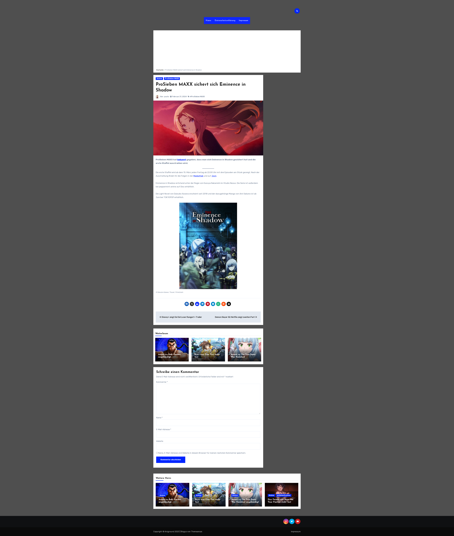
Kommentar (162, 382)
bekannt (181, 159)
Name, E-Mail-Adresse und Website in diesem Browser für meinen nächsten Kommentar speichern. (202, 453)
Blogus (184, 531)
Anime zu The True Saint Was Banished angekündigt (243, 357)
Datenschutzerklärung (225, 20)
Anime (159, 79)
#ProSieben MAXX (197, 97)
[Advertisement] (227, 49)
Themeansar (196, 531)
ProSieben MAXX (172, 79)
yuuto (166, 97)
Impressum (243, 20)
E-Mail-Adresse (163, 429)
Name (159, 418)
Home (208, 20)
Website (159, 441)
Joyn (214, 176)
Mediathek (198, 176)
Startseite (160, 70)
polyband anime (283, 495)
